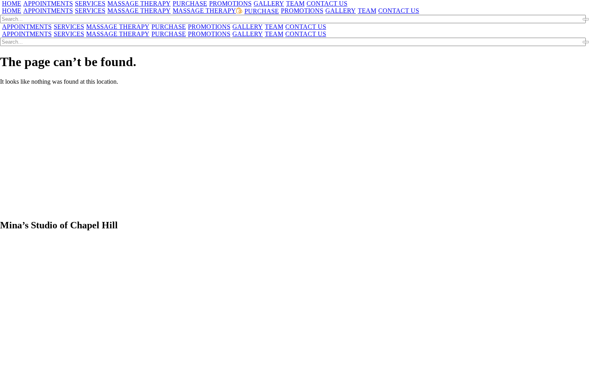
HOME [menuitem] (11, 3)
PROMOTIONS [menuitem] (230, 3)
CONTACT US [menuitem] (327, 3)
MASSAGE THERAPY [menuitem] (139, 3)
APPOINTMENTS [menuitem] (48, 3)
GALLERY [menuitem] (269, 3)
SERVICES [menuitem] (90, 3)
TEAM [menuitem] (295, 3)
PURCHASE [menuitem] (190, 3)
